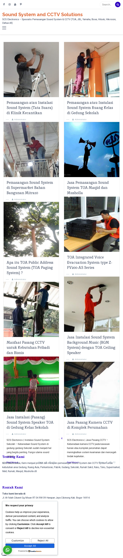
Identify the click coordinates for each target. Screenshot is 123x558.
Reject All (43, 540)
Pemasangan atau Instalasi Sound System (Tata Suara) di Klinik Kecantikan (30, 107)
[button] (7, 549)
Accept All (30, 545)
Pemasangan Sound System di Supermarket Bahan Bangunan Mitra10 (30, 187)
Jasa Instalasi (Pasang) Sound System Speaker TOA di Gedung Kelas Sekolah (30, 422)
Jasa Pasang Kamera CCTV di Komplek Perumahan (90, 425)
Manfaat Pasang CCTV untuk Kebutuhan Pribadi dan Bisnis (28, 347)
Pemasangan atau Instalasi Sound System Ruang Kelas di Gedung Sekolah (90, 107)
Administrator (20, 119)
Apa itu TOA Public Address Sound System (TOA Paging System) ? (30, 267)
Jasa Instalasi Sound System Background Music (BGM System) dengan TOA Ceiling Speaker (91, 345)
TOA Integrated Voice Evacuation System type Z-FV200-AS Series (89, 262)
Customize (18, 540)
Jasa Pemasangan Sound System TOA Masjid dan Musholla (88, 187)
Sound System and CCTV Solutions (42, 14)
